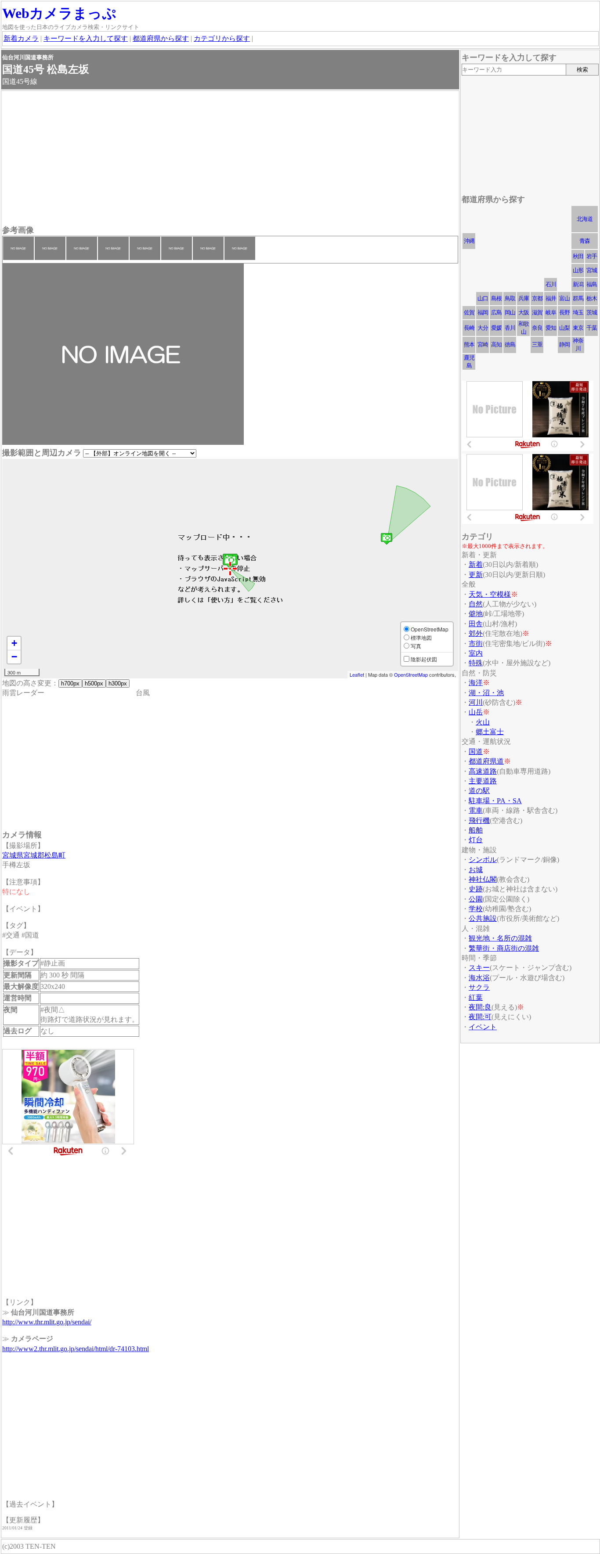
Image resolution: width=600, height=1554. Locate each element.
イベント (483, 1027)
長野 (564, 312)
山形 (578, 270)
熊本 (469, 344)
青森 (584, 241)
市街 (476, 643)
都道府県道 (486, 761)
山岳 (476, 712)
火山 (483, 722)
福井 (551, 298)
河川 (476, 702)
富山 (564, 298)
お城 (476, 869)
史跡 (476, 889)
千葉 (591, 328)
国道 (476, 751)
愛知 (551, 328)
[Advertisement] (230, 158)
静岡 (564, 344)
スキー (479, 967)
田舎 (476, 623)
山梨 (564, 328)
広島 (496, 312)
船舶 (476, 830)
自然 (476, 604)
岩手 (591, 256)
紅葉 (476, 997)
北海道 (585, 219)
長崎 (469, 328)
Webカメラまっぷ (59, 13)
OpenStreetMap (411, 674)
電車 (476, 810)
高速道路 (483, 771)
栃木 (591, 298)
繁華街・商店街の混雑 (504, 948)
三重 (537, 344)
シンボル (483, 859)
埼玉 (578, 312)
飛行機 (479, 820)
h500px (94, 683)
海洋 (476, 682)
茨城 (591, 312)
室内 (476, 653)
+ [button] (14, 643)
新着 (476, 564)
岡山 (510, 312)
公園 (476, 899)
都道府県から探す (161, 38)
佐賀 (469, 312)
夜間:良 (480, 1007)
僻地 (476, 613)
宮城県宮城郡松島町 (33, 855)
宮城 (591, 270)
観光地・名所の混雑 (500, 938)
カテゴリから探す (222, 38)
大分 (482, 328)
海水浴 (479, 977)
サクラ (479, 987)
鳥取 (510, 298)
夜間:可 (480, 1016)
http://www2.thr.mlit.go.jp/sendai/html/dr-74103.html (75, 1348)
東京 (578, 328)
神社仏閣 (483, 879)
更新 (476, 574)
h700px (70, 683)
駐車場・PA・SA (495, 800)
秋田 (578, 256)
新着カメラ (21, 38)
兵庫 (523, 298)
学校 (476, 908)
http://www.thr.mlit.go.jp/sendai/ (46, 1322)
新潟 (578, 284)
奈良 (537, 328)
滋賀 (537, 312)
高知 (496, 344)
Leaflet (357, 674)
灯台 (476, 840)
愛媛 (496, 328)
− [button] (14, 656)
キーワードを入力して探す (85, 38)
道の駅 (479, 790)
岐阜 (551, 312)
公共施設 (483, 918)
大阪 (523, 312)
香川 (510, 328)
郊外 (476, 633)
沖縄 (469, 241)
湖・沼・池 (486, 692)
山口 (482, 298)
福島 (591, 284)
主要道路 (483, 781)
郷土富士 (490, 732)
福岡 (482, 312)
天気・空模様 (490, 594)
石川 (551, 284)
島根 (496, 298)
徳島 (510, 344)
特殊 (476, 663)
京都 (537, 298)
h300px (118, 683)
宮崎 (482, 344)
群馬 (578, 298)
